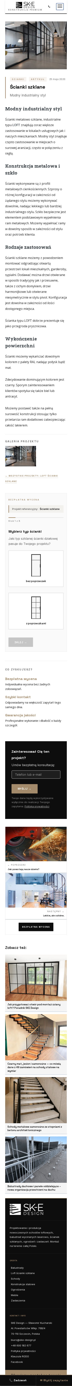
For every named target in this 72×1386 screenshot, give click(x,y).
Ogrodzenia (18, 1289)
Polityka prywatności (37, 806)
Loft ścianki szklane (23, 1273)
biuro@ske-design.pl (23, 1339)
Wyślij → (24, 788)
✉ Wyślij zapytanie (54, 1380)
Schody (15, 1278)
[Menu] (60, 6)
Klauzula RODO (20, 1356)
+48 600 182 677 (21, 1345)
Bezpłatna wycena (36, 927)
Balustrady (17, 1267)
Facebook (17, 1361)
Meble (14, 1295)
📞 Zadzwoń (18, 1380)
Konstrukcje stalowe (23, 1284)
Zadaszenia (18, 1300)
